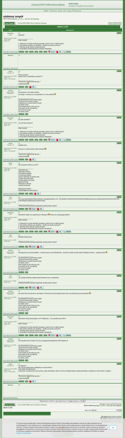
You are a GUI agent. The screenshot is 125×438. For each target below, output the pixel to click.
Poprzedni (14, 18)
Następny (36, 18)
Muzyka (44, 23)
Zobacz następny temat (115, 23)
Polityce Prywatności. (23, 433)
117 (29, 18)
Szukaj (60, 11)
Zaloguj (69, 11)
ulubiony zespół (13, 16)
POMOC (46, 11)
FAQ (64, 11)
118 (32, 18)
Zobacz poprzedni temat (115, 22)
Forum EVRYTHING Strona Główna (29, 23)
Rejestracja (53, 11)
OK (113, 428)
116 (26, 18)
